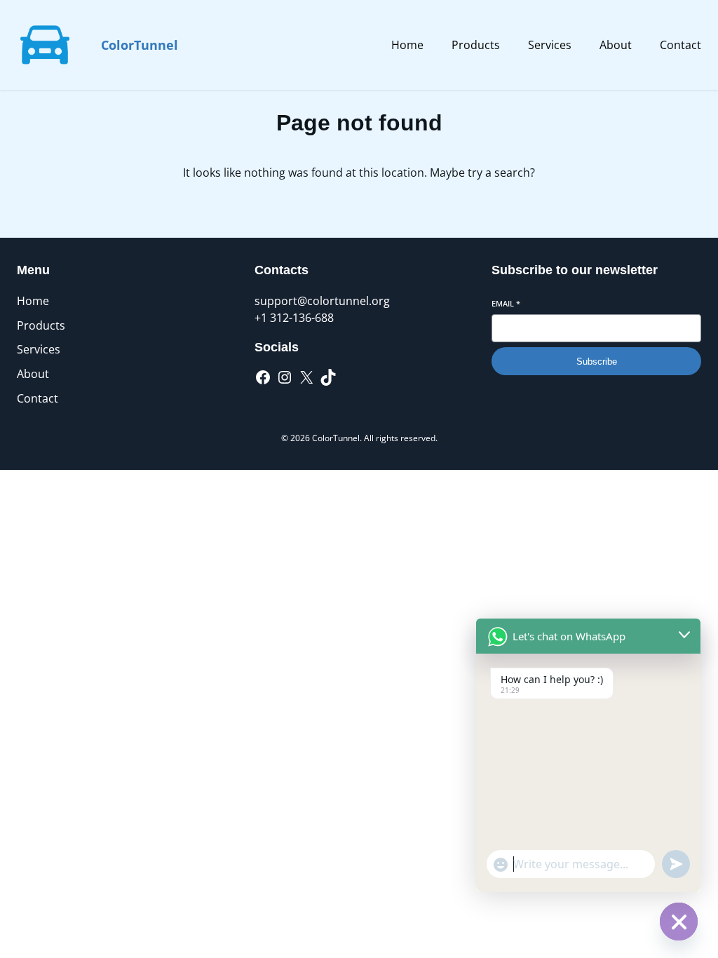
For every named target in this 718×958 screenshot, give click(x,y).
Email (506, 303)
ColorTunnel (139, 44)
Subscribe (596, 361)
